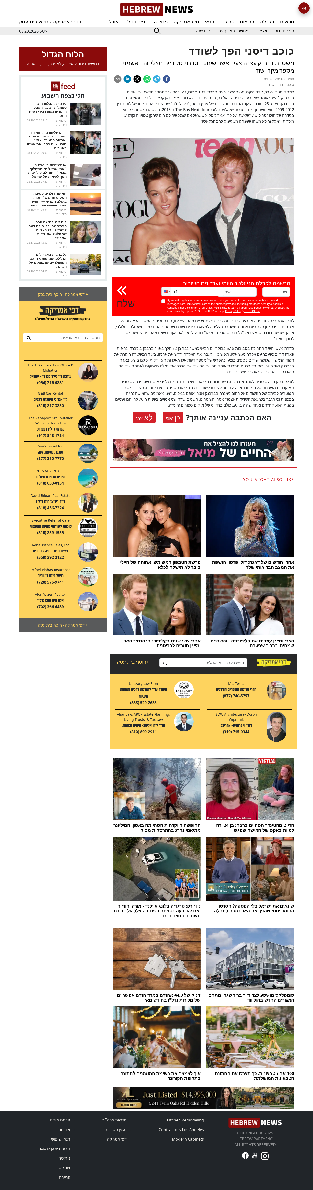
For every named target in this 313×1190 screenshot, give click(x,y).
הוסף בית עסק (133, 661)
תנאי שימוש (60, 1139)
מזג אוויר (261, 31)
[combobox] (63, 337)
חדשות (287, 21)
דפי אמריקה (117, 1139)
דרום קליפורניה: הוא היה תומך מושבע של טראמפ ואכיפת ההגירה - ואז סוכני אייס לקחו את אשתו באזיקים (47, 140)
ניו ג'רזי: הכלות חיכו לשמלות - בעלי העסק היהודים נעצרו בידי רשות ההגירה (48, 109)
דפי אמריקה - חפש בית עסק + (50, 21)
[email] (118, 79)
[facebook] (166, 79)
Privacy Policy (233, 311)
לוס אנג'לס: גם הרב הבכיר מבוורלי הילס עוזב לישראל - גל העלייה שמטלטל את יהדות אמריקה (48, 230)
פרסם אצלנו (60, 1120)
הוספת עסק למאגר (54, 1148)
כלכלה (267, 21)
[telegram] (157, 79)
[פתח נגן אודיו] (304, 8)
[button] (166, 291)
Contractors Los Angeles (181, 1129)
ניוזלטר (64, 1158)
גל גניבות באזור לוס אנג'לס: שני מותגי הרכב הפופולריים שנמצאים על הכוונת (48, 260)
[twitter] (137, 79)
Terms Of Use (252, 311)
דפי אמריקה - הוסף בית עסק (63, 294)
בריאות (247, 21)
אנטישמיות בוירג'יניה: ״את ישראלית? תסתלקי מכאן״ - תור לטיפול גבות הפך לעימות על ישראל (47, 170)
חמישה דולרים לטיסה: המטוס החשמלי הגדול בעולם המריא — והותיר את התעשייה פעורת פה (49, 199)
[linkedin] (127, 79)
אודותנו (64, 1129)
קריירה (64, 1177)
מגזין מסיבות (116, 1129)
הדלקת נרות (284, 31)
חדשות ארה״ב (114, 1120)
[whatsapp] (147, 79)
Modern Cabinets (188, 1139)
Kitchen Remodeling (185, 1120)
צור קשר (63, 1167)
